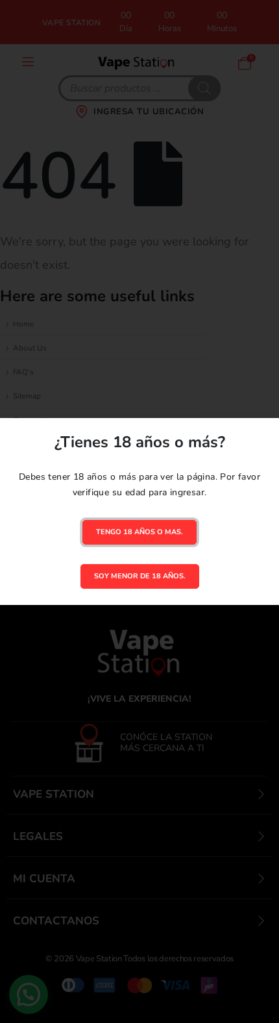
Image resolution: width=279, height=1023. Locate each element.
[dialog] (139, 511)
